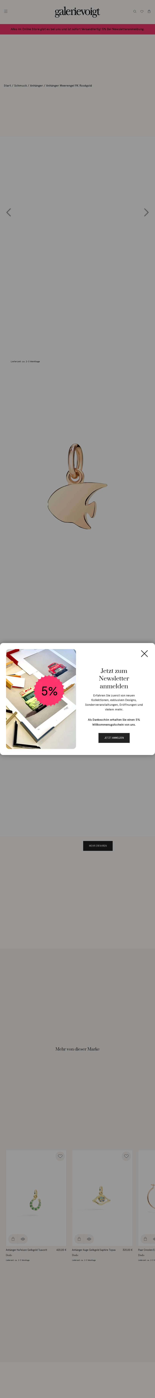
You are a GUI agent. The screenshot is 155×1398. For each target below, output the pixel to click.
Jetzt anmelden (114, 737)
